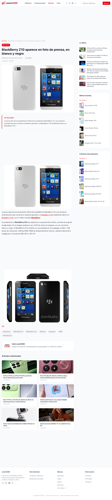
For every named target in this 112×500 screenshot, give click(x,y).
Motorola (60, 485)
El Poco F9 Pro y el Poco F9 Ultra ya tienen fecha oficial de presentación (97, 50)
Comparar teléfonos (36, 476)
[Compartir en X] (9, 61)
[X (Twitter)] (66, 3)
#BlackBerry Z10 (31, 331)
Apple (59, 479)
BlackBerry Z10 (47, 215)
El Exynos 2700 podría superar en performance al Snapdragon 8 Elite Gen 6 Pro (97, 63)
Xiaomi (59, 482)
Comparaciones (40, 3)
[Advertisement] (38, 147)
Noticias (51, 3)
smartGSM (28, 58)
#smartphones (7, 335)
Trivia (58, 3)
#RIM (60, 331)
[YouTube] (72, 3)
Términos (88, 482)
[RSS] (75, 3)
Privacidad (88, 479)
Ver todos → (83, 100)
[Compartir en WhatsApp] (12, 61)
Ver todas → (61, 488)
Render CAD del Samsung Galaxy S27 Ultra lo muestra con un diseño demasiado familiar (97, 71)
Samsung (60, 476)
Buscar (106, 3)
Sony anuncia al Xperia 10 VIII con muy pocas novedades (97, 56)
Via (3, 326)
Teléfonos (28, 3)
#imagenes (52, 331)
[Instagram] (69, 3)
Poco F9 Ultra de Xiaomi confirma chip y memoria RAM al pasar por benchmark (97, 84)
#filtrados (43, 331)
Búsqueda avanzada (36, 479)
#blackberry (6, 331)
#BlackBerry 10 (18, 331)
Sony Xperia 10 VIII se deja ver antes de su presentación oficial (96, 77)
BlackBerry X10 (7, 218)
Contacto (88, 476)
